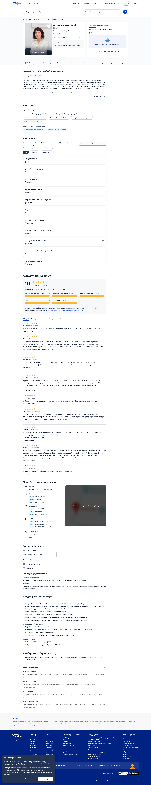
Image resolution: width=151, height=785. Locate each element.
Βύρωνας (41, 20)
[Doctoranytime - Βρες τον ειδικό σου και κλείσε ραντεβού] (24, 19)
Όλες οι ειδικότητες (93, 747)
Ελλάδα (79, 765)
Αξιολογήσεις (59, 63)
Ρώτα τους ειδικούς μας (95, 756)
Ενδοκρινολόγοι (50, 751)
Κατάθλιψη (45, 694)
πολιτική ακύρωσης (29, 588)
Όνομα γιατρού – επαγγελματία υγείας (99, 743)
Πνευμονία (66, 752)
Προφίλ (27, 63)
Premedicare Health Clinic (89, 704)
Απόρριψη (28, 779)
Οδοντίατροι (49, 743)
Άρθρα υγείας (92, 749)
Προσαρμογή (11, 779)
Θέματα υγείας (47, 152)
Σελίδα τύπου (127, 752)
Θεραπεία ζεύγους (67, 694)
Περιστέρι (33, 743)
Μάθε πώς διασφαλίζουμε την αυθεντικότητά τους (64, 310)
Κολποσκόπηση (67, 749)
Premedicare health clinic (64, 704)
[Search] (125, 12)
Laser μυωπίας (67, 751)
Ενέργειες (125, 754)
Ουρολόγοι (49, 752)
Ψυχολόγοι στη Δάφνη (88, 674)
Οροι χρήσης (99, 781)
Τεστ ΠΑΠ (65, 741)
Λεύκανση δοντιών (68, 745)
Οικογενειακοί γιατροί (94, 741)
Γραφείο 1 (92, 26)
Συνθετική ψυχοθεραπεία (73, 684)
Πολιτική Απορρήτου (15, 769)
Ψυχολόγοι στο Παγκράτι (31, 674)
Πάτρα (32, 749)
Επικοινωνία (126, 740)
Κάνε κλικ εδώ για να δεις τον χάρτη (86, 506)
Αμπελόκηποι (34, 745)
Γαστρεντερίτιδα (67, 743)
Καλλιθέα (33, 747)
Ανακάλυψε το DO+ (128, 745)
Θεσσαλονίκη (34, 740)
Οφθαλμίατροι (50, 749)
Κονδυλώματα (67, 738)
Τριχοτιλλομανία (89, 684)
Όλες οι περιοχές (93, 745)
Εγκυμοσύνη (55, 694)
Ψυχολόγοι (31, 20)
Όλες (26, 152)
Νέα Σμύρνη (33, 754)
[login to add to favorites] (48, 26)
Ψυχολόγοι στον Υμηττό (71, 674)
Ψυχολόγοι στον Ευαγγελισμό (51, 674)
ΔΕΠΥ (64, 747)
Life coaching (80, 694)
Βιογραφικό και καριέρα (117, 63)
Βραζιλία (117, 765)
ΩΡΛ (47, 738)
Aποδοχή (46, 779)
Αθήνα (32, 738)
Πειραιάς (32, 741)
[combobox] (52, 12)
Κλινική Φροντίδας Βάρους (131, 747)
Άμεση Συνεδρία (127, 749)
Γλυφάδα (32, 751)
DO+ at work (126, 741)
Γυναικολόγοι (49, 741)
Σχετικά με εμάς (127, 738)
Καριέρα (125, 751)
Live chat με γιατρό (128, 743)
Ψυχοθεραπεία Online (94, 694)
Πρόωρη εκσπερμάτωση (31, 684)
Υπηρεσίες (47, 63)
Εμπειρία (36, 63)
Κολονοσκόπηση (68, 740)
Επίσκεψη (34, 152)
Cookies (107, 781)
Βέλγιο (85, 765)
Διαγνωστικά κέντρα (94, 751)
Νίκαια (32, 752)
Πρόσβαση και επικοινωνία (77, 63)
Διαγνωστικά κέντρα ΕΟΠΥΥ (96, 752)
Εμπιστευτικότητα (128, 756)
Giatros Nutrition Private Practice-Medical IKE (38, 704)
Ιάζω (76, 704)
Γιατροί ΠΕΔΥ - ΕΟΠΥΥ (94, 740)
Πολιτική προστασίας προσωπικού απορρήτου (125, 781)
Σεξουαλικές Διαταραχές (31, 694)
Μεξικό (90, 765)
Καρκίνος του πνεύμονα (70, 754)
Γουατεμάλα (110, 765)
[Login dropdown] (126, 3)
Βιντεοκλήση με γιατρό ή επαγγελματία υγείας (101, 738)
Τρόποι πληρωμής (98, 63)
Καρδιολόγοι (49, 754)
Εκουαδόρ (102, 765)
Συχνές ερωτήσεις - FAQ (95, 754)
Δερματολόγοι (50, 740)
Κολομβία (96, 765)
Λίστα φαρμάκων (93, 758)
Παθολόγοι (49, 745)
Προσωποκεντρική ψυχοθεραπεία (52, 684)
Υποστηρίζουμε (127, 758)
